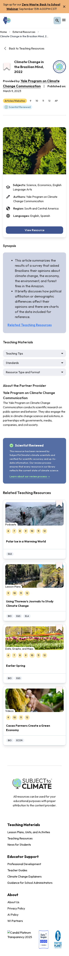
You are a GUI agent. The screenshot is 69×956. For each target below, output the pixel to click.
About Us (13, 902)
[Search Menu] (57, 20)
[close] (64, 6)
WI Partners (15, 921)
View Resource (34, 230)
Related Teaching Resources (30, 325)
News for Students (19, 844)
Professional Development (24, 864)
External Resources (24, 32)
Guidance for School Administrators (29, 883)
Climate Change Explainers (24, 876)
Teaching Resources (20, 838)
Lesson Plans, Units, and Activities (28, 832)
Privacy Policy (16, 908)
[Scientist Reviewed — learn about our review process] (59, 66)
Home (3, 32)
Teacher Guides (17, 870)
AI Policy (12, 914)
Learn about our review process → (30, 476)
